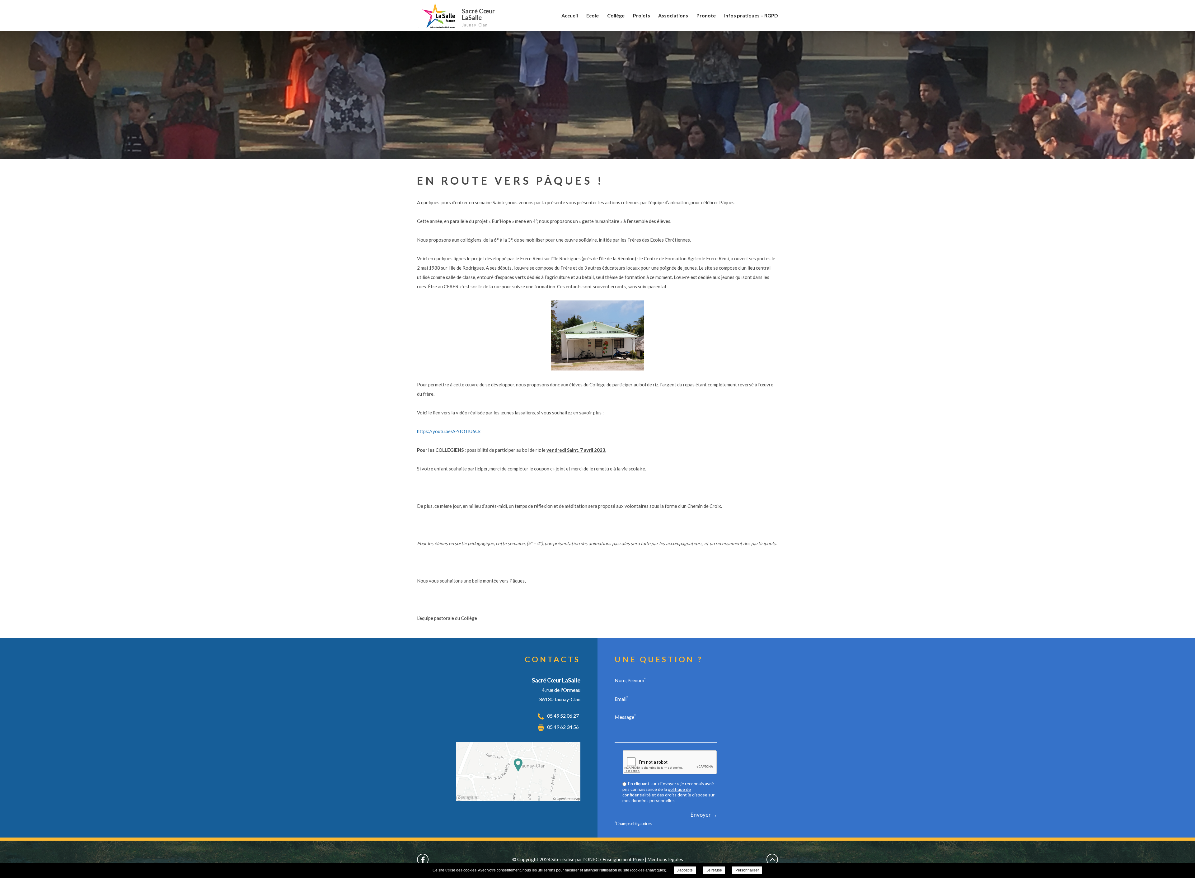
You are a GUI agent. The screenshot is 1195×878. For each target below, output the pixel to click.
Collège (616, 15)
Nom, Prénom (630, 680)
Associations (673, 15)
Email (621, 699)
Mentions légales (665, 859)
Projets (641, 15)
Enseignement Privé (623, 859)
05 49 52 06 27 (563, 716)
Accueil (569, 15)
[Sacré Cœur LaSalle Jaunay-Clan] (438, 16)
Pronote (706, 15)
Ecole (592, 15)
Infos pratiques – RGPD (751, 15)
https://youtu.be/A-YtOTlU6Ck (448, 431)
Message (625, 717)
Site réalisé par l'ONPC (575, 859)
